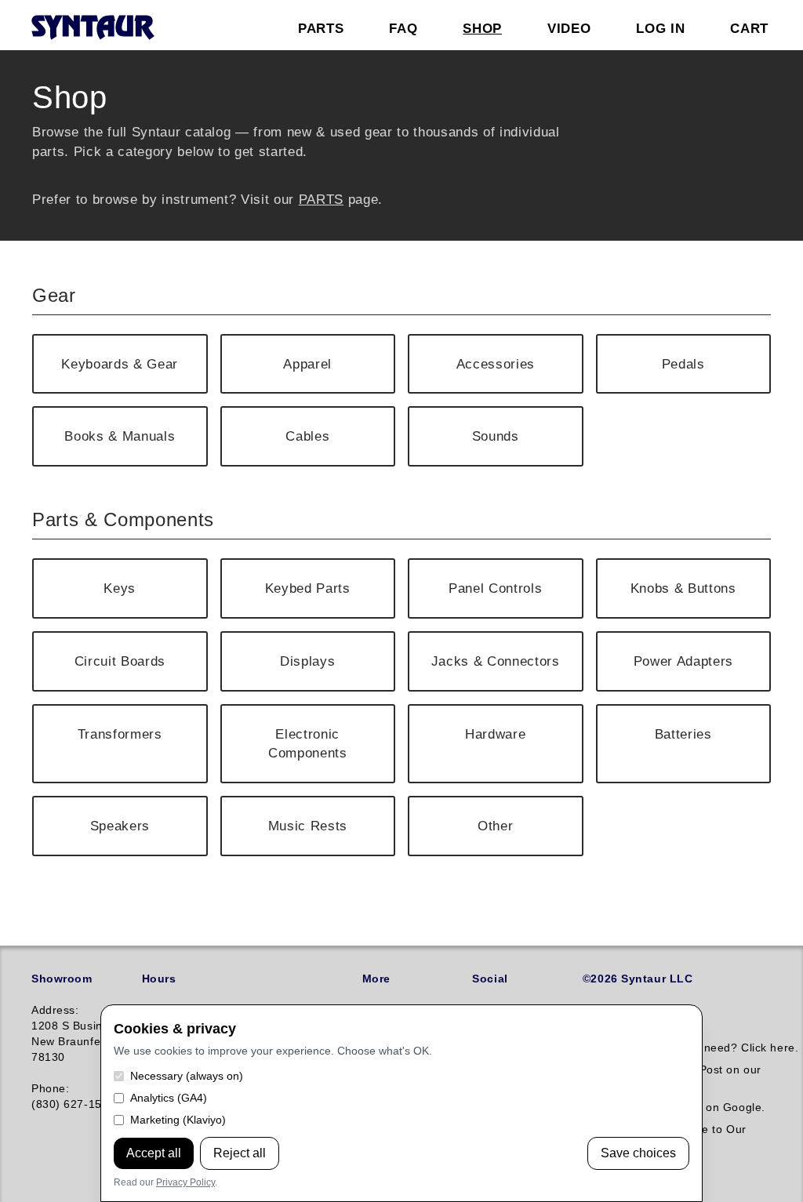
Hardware (495, 734)
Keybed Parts (308, 588)
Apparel (307, 364)
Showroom (61, 978)
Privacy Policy (185, 1182)
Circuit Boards (119, 661)
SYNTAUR (92, 28)
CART (749, 28)
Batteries (683, 734)
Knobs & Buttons (683, 588)
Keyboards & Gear (119, 364)
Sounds (495, 436)
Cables (307, 436)
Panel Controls (495, 588)
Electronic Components (307, 744)
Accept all (153, 1153)
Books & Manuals (119, 436)
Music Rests (307, 826)
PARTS (321, 199)
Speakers (120, 826)
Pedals (683, 364)
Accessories (495, 364)
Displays (307, 661)
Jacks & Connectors (495, 661)
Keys (120, 588)
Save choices (638, 1153)
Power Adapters (683, 661)
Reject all (239, 1153)
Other (495, 826)
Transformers (120, 734)
